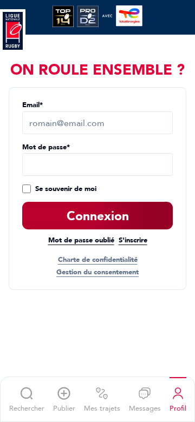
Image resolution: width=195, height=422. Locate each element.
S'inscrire (133, 240)
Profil (178, 408)
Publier (64, 408)
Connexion (98, 215)
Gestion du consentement (97, 272)
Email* (32, 105)
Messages (145, 408)
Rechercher (26, 408)
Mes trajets (102, 408)
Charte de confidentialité (98, 259)
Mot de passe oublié (81, 240)
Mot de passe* (46, 147)
